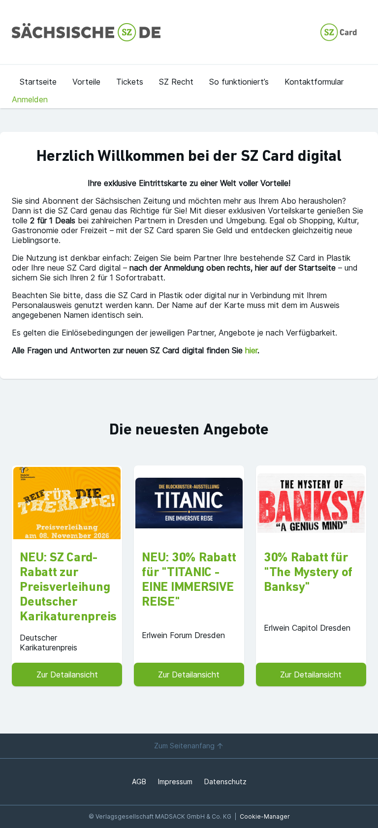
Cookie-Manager (265, 816)
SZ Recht (176, 82)
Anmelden (30, 99)
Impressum (175, 781)
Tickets (129, 82)
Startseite (38, 82)
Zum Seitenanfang (184, 745)
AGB (139, 781)
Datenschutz (225, 781)
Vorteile (86, 82)
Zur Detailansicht (67, 674)
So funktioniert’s (239, 82)
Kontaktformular (314, 82)
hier (251, 350)
